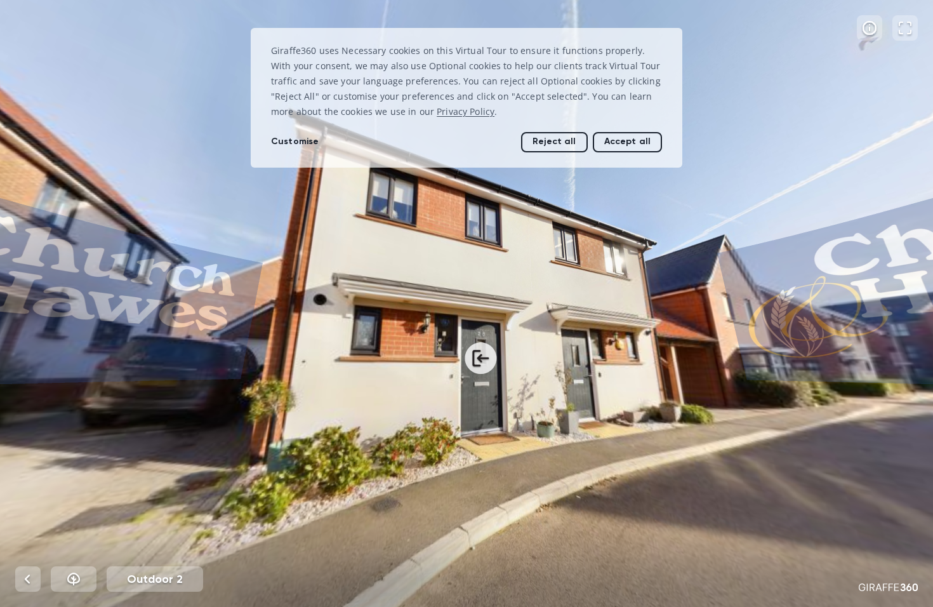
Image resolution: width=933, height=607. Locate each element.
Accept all (627, 141)
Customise (295, 141)
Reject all (554, 141)
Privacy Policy (465, 111)
